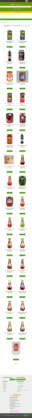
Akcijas (4, 390)
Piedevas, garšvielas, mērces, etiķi (10, 14)
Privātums (5, 386)
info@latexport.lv (21, 383)
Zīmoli (20, 12)
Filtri (16, 19)
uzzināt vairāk (20, 415)
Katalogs (12, 12)
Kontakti (4, 385)
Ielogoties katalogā (16, 8)
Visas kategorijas (4, 17)
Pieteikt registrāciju (17, 9)
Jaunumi (16, 12)
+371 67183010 (20, 385)
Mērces (18, 14)
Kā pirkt (4, 384)
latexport (19, 387)
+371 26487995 (20, 386)
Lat (16, 4)
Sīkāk (10, 46)
